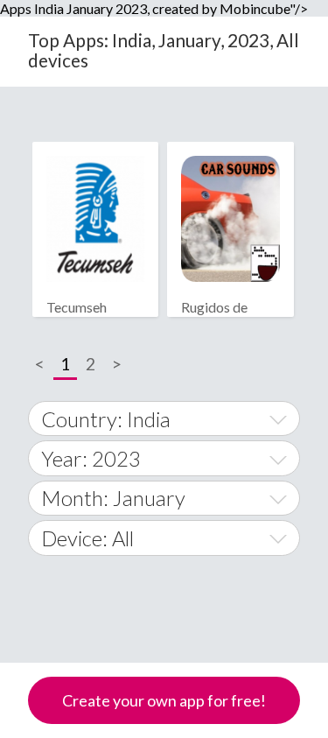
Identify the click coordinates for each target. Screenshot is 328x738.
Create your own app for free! (164, 700)
